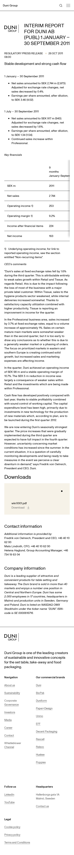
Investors (9, 712)
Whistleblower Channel (12, 745)
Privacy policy (12, 834)
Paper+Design (44, 708)
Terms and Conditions (17, 842)
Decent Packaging (46, 731)
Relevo (40, 747)
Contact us (42, 806)
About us (9, 685)
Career (8, 727)
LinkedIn (9, 794)
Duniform (41, 700)
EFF (38, 723)
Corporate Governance (11, 702)
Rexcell (40, 739)
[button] (68, 5)
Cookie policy (12, 827)
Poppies (41, 762)
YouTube (9, 802)
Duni (38, 685)
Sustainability (12, 693)
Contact (9, 735)
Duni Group (10, 5)
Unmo (39, 716)
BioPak (40, 693)
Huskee (40, 754)
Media (8, 720)
